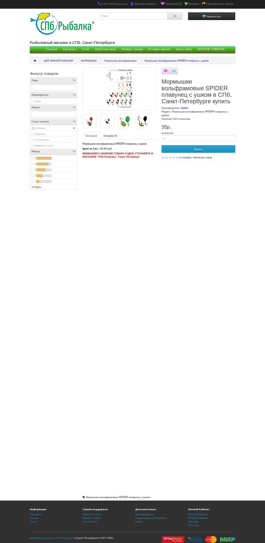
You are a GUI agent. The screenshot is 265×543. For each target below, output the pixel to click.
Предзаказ (40, 133)
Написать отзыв (202, 157)
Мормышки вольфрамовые (121, 60)
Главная (51, 49)
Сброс (37, 187)
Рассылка (193, 525)
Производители (144, 514)
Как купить (70, 49)
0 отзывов (185, 157)
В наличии (40, 127)
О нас (86, 49)
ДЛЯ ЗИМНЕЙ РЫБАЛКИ (58, 60)
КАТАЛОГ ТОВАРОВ (211, 49)
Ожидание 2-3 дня (44, 145)
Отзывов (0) (110, 135)
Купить (198, 149)
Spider (38, 101)
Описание (91, 135)
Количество (167, 132)
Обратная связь (105, 49)
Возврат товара (132, 49)
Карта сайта (184, 49)
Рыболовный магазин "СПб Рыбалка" (52, 538)
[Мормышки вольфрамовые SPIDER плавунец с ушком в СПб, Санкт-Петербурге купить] (119, 89)
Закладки (193, 521)
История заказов (159, 49)
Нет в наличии (42, 139)
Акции (138, 521)
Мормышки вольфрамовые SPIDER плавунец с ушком (177, 60)
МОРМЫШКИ (89, 60)
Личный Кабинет (197, 514)
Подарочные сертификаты (151, 518)
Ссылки (34, 518)
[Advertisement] (119, 190)
